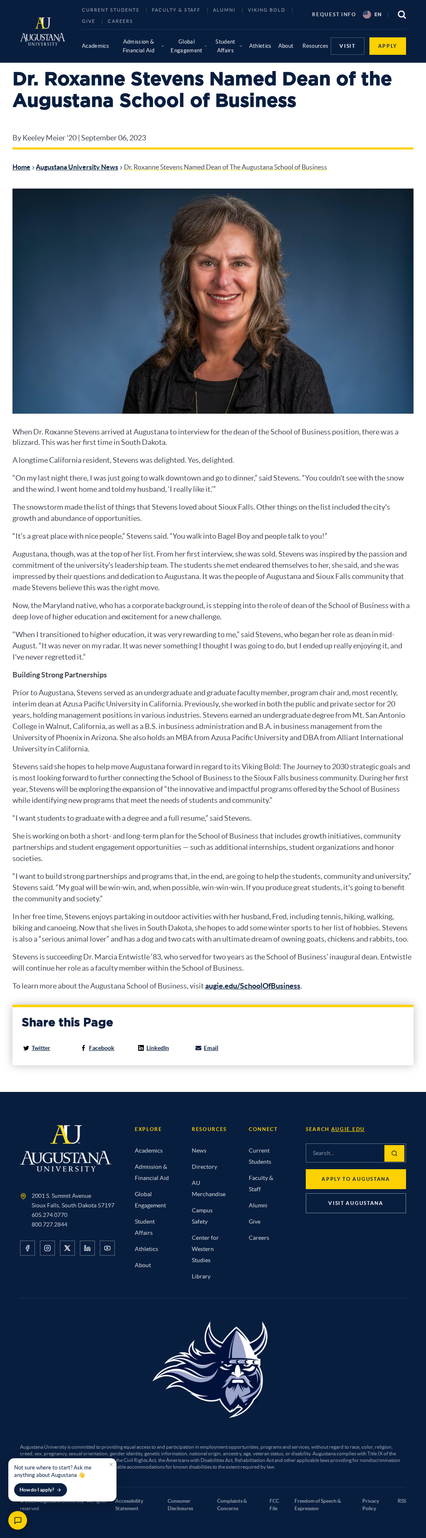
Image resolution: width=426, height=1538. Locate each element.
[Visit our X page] (67, 1248)
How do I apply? (37, 1489)
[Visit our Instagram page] (47, 1248)
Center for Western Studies (205, 1248)
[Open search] (402, 14)
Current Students (110, 9)
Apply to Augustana (356, 1179)
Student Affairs (225, 46)
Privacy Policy (370, 1504)
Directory (204, 1166)
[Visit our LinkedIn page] (87, 1248)
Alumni (224, 9)
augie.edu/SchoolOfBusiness (252, 985)
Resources (315, 46)
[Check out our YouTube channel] (107, 1248)
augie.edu (348, 1129)
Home (21, 167)
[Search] (394, 1153)
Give (88, 21)
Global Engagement (186, 46)
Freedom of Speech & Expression (318, 1504)
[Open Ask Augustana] (17, 1520)
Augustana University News (77, 167)
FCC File (274, 1504)
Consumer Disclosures (180, 1504)
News (199, 1150)
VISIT (347, 46)
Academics (95, 46)
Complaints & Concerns (232, 1504)
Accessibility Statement (129, 1504)
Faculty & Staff (176, 9)
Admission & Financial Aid (138, 46)
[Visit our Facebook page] (27, 1248)
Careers (120, 21)
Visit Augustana (355, 1203)
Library (201, 1276)
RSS (402, 1501)
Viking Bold (266, 9)
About (286, 46)
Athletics (260, 46)
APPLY (387, 46)
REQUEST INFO (334, 14)
